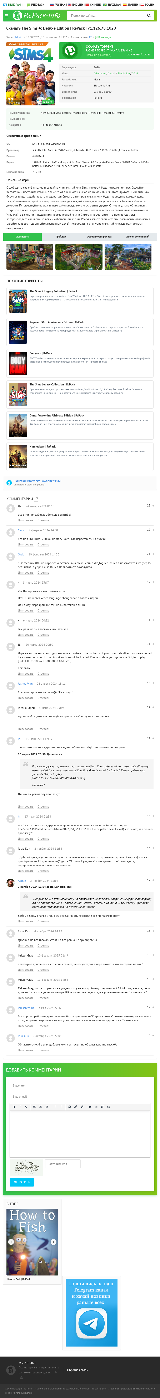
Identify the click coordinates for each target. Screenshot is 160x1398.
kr (19, 816)
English (77, 4)
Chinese (95, 4)
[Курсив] (20, 1107)
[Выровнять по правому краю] (47, 1107)
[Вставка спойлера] (102, 1107)
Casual (111, 73)
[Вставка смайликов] (69, 1107)
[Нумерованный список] (61, 1107)
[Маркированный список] (55, 1107)
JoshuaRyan (25, 683)
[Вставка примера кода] (96, 1107)
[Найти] (149, 15)
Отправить (22, 1182)
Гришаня (23, 1036)
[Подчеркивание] (26, 1107)
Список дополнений (137, 236)
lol (19, 739)
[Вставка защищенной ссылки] (82, 1107)
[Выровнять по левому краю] (34, 1107)
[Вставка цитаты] (90, 1107)
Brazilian (114, 4)
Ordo (21, 554)
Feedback (37, 4)
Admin (18, 37)
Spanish (132, 4)
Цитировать (26, 520)
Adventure (100, 73)
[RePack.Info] (37, 15)
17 (90, 37)
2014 (135, 73)
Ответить (43, 520)
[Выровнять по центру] (41, 1107)
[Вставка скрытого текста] (109, 1107)
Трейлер (61, 236)
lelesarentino (26, 1008)
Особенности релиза (99, 236)
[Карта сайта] (21, 1376)
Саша (21, 530)
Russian (59, 4)
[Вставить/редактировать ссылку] (75, 1107)
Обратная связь (77, 1370)
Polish (149, 4)
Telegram (14, 4)
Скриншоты (22, 236)
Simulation (124, 73)
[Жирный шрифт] (14, 1107)
